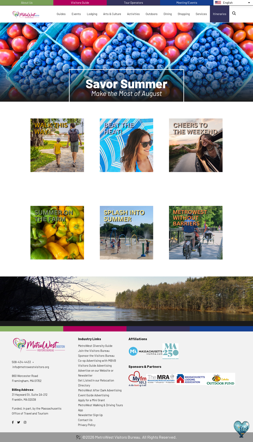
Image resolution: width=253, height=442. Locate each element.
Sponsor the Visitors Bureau (96, 355)
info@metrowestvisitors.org (30, 367)
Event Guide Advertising (93, 395)
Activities (133, 14)
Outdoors (152, 14)
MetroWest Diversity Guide (95, 345)
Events (76, 14)
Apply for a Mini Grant (91, 400)
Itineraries (219, 14)
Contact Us (85, 420)
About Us (27, 2)
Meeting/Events (186, 2)
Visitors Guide (80, 2)
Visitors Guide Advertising (95, 365)
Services (201, 14)
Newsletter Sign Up (90, 415)
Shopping (184, 14)
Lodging (92, 14)
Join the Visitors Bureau (94, 350)
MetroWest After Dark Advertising (100, 390)
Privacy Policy (86, 425)
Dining (167, 14)
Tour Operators (133, 2)
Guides (61, 14)
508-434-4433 (21, 362)
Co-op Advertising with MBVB (97, 360)
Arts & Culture (112, 14)
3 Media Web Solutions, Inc (78, 437)
